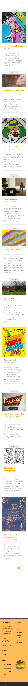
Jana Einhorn (8, 48)
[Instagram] (5, 654)
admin (7, 149)
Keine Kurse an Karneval (13, 46)
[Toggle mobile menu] (25, 2)
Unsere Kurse (9, 298)
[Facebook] (2, 654)
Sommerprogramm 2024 (14, 91)
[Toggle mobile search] (22, 2)
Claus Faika (8, 201)
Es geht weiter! (10, 360)
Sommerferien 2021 (12, 249)
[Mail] (7, 654)
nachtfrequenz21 (10, 199)
